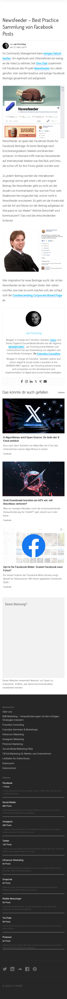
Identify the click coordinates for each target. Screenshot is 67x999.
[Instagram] (26, 381)
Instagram (7, 821)
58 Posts (6, 921)
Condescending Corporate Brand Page (37, 295)
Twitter (5, 840)
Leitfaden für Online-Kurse (16, 758)
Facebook (7, 454)
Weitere (61, 392)
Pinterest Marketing (12, 744)
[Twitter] (35, 381)
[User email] (45, 381)
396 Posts (7, 825)
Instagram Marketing (13, 739)
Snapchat (7, 879)
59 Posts (6, 902)
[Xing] (40, 381)
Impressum (8, 763)
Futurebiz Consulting (48, 353)
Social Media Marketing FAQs (17, 748)
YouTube (6, 917)
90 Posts (6, 863)
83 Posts (6, 882)
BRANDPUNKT (16, 346)
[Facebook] (21, 381)
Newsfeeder (42, 68)
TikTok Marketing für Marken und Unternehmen (26, 753)
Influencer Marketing (13, 734)
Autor (53, 340)
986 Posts (7, 805)
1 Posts (6, 786)
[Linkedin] (31, 381)
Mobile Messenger (11, 898)
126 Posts (7, 844)
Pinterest (7, 937)
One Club (41, 63)
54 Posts (6, 940)
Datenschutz (9, 768)
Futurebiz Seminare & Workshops (20, 729)
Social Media (9, 802)
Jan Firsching (19, 44)
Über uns (7, 711)
